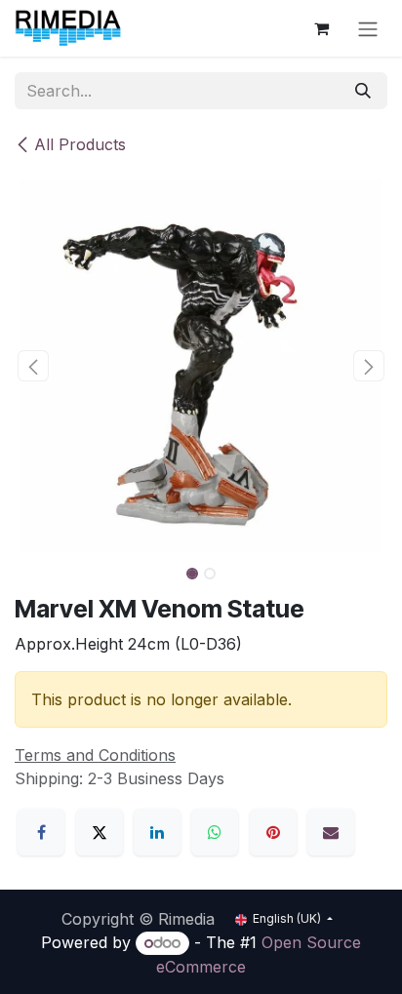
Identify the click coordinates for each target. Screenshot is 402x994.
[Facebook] (41, 832)
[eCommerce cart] (321, 28)
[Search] (363, 90)
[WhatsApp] (214, 832)
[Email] (330, 832)
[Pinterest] (273, 832)
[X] (99, 832)
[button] (33, 365)
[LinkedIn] (157, 832)
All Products (80, 144)
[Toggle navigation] (367, 28)
